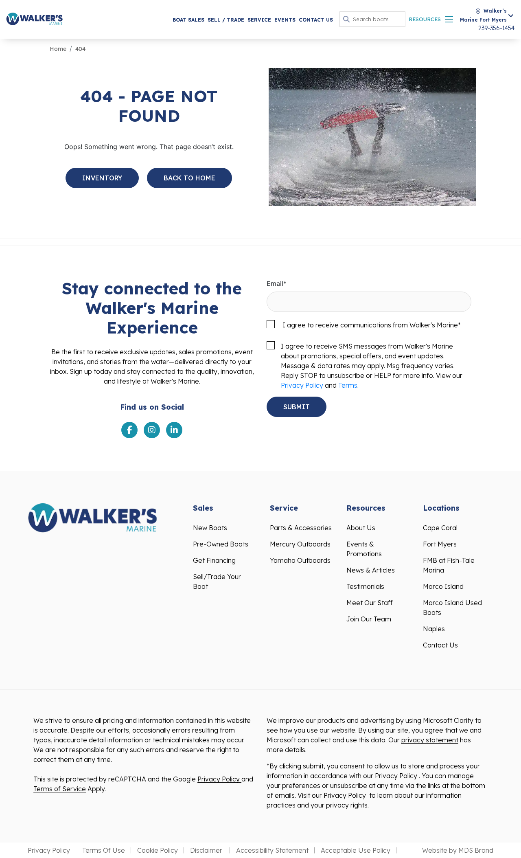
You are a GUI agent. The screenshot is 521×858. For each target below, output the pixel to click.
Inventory (102, 178)
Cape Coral (440, 528)
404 (80, 49)
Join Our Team (368, 619)
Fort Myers (440, 544)
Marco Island (443, 586)
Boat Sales (188, 20)
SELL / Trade (226, 20)
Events (285, 20)
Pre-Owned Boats (220, 544)
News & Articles (370, 570)
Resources (425, 19)
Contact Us (316, 20)
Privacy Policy (302, 385)
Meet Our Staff (369, 603)
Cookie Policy (157, 850)
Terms (347, 385)
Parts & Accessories (301, 528)
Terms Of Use (103, 850)
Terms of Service (59, 789)
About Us (360, 528)
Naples (434, 629)
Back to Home (189, 178)
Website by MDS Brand (457, 850)
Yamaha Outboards (300, 560)
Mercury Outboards (300, 544)
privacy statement (429, 740)
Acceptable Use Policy (355, 850)
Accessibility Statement (272, 850)
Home (58, 49)
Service (259, 20)
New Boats (210, 528)
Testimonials (365, 586)
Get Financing (214, 560)
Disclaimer (207, 850)
